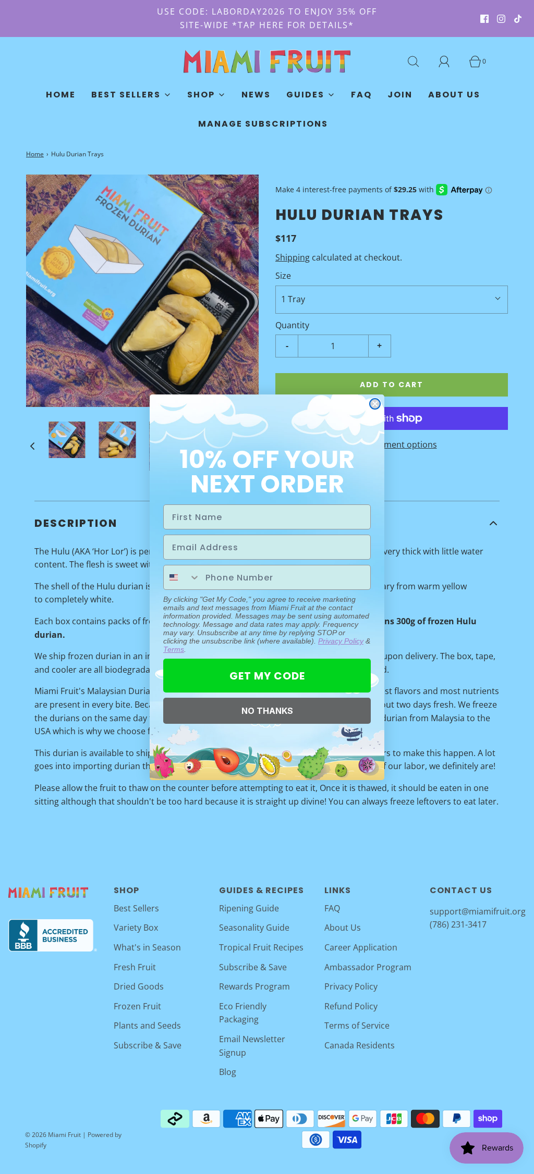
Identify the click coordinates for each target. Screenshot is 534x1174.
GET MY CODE (267, 676)
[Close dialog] (375, 404)
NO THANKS (267, 711)
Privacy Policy (340, 641)
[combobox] (182, 577)
